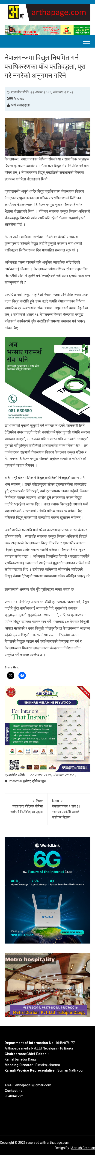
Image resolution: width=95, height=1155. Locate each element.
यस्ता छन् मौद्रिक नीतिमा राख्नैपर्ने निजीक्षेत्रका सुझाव (26, 806)
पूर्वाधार (26, 781)
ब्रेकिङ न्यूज (39, 781)
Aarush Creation (83, 1148)
